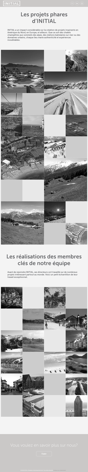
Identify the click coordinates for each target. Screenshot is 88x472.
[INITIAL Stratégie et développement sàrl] (11, 3)
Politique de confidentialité (59, 470)
